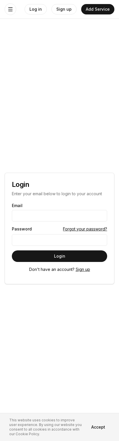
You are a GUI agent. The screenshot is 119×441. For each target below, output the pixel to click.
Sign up (83, 269)
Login (59, 256)
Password (22, 229)
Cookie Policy (27, 434)
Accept (98, 427)
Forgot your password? (85, 228)
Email (17, 206)
